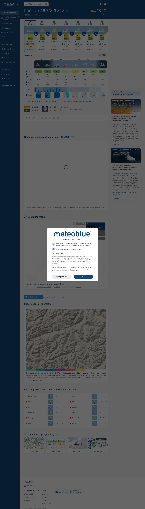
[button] (72, 253)
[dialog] (72, 254)
